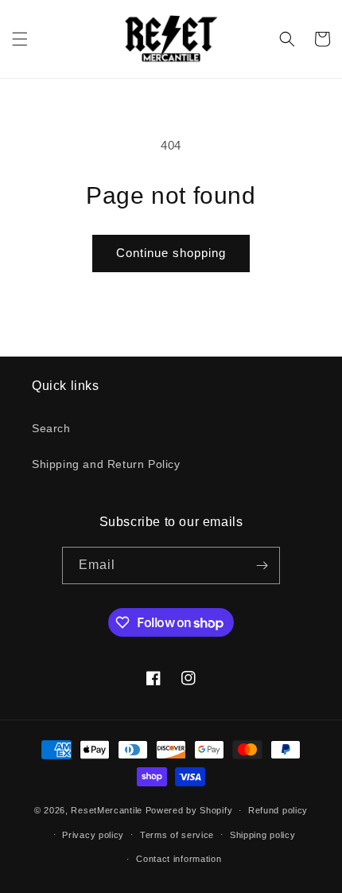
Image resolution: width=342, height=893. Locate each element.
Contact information (178, 859)
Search (51, 428)
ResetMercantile (106, 810)
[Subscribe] (261, 565)
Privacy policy (93, 835)
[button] (19, 39)
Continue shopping (171, 252)
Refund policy (278, 810)
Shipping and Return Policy (106, 464)
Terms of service (177, 835)
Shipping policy (263, 835)
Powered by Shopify (189, 810)
